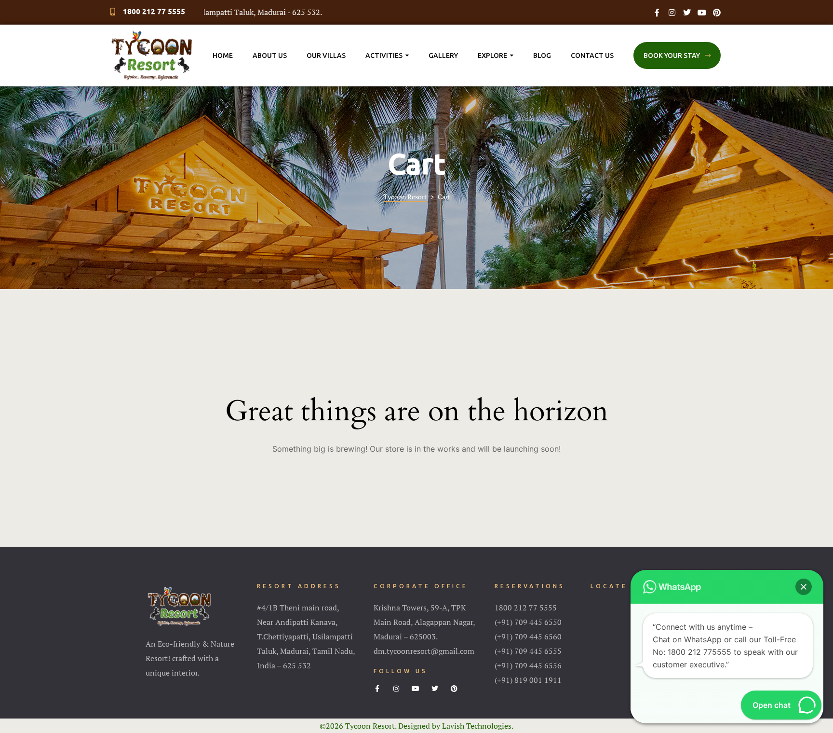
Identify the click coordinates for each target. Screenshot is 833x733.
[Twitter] (687, 12)
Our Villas (326, 55)
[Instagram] (672, 12)
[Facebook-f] (657, 12)
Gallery (443, 55)
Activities (384, 55)
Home (223, 55)
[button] (677, 55)
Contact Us (592, 55)
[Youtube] (702, 12)
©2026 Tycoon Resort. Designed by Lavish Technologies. (416, 725)
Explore (492, 55)
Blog (542, 55)
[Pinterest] (717, 12)
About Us (270, 55)
